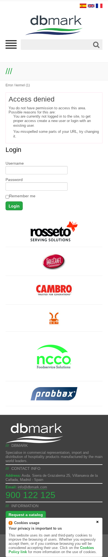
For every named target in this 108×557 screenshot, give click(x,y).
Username (15, 163)
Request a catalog (26, 514)
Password (14, 179)
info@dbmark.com (32, 487)
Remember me (22, 196)
